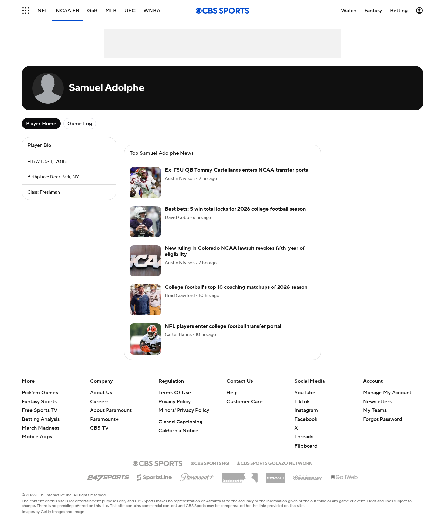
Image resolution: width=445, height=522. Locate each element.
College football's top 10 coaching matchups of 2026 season (236, 287)
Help (232, 392)
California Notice (178, 430)
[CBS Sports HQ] (210, 463)
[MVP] (275, 475)
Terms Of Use (174, 392)
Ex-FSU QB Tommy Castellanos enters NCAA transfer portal (237, 170)
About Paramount (111, 410)
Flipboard (306, 446)
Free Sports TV (39, 410)
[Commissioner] (240, 475)
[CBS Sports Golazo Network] (274, 462)
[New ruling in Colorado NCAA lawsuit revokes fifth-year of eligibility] (145, 260)
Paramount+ (104, 419)
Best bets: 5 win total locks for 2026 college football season (235, 209)
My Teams (375, 410)
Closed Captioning (180, 422)
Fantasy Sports (39, 401)
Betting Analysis (41, 419)
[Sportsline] (154, 476)
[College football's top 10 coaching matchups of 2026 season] (145, 299)
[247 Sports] (108, 476)
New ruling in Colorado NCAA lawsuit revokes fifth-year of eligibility (235, 251)
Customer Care (244, 401)
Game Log (79, 123)
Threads (303, 437)
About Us (101, 392)
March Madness (40, 428)
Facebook (305, 419)
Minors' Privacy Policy (183, 410)
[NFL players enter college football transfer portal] (145, 339)
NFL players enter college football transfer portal (223, 326)
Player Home (41, 123)
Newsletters (377, 401)
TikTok (301, 401)
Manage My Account (387, 392)
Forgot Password (382, 419)
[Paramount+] (197, 476)
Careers (99, 401)
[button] (26, 10)
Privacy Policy (174, 401)
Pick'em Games (40, 392)
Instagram (306, 410)
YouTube (304, 392)
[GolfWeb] (344, 477)
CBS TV (99, 428)
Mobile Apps (37, 437)
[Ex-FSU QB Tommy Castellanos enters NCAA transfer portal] (145, 182)
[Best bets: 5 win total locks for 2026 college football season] (145, 221)
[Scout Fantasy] (308, 477)
